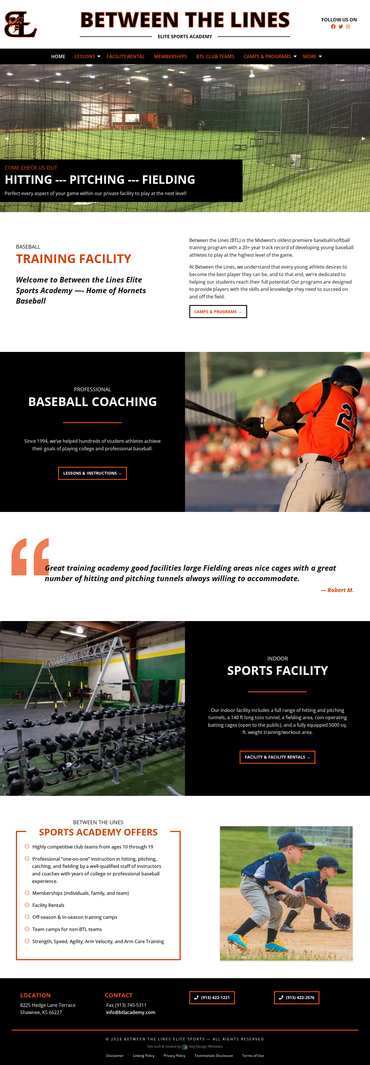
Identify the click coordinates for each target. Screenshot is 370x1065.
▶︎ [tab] (366, 138)
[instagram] (348, 26)
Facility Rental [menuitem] (126, 56)
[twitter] (340, 26)
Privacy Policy (174, 1055)
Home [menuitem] (58, 56)
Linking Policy (143, 1055)
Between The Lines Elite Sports (164, 1039)
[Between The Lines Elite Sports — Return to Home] (20, 24)
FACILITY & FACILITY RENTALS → (277, 757)
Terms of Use (253, 1055)
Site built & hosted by (185, 1046)
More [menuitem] (310, 56)
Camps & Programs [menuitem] (267, 56)
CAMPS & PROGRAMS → (218, 311)
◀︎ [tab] (9, 138)
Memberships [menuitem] (170, 56)
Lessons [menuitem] (85, 56)
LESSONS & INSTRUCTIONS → (92, 473)
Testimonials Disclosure (214, 1055)
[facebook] (333, 26)
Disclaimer (115, 1055)
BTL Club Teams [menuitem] (215, 56)
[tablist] (185, 138)
